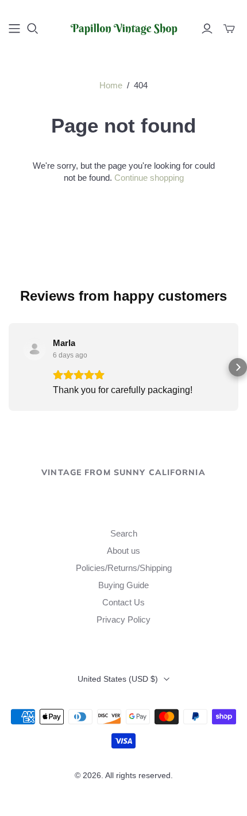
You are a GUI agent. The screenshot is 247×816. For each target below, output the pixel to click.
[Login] (207, 28)
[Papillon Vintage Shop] (123, 27)
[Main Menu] (14, 28)
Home (110, 85)
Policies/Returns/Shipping (124, 568)
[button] (9, 367)
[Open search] (32, 28)
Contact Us (123, 602)
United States (118, 678)
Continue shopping (149, 177)
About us (123, 550)
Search (123, 533)
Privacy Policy (123, 619)
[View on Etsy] (34, 348)
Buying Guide (123, 585)
